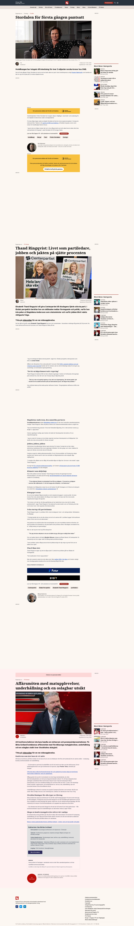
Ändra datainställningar (91, 919)
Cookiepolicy (88, 906)
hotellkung (31, 137)
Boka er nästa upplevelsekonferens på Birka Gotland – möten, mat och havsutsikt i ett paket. (53, 822)
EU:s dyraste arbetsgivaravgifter (43, 466)
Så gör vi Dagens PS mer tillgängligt (95, 918)
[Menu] (117, 3)
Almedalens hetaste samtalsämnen (46, 489)
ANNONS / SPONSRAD (43, 874)
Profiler (32, 13)
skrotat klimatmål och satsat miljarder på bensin (63, 475)
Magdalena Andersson (50, 422)
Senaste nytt (33, 7)
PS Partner (26, 679)
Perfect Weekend (92, 7)
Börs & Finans (48, 7)
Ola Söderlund (41, 143)
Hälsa (83, 7)
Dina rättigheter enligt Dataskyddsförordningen (97, 908)
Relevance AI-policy (90, 910)
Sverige (65, 137)
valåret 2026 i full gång (60, 559)
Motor (78, 7)
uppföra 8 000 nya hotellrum (50, 123)
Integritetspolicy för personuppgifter (95, 905)
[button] (53, 570)
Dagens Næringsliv (77, 72)
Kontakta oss (88, 901)
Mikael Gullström (42, 594)
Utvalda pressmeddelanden (92, 899)
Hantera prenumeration (91, 897)
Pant (45, 137)
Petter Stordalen (55, 137)
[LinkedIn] (24, 906)
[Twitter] (20, 906)
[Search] (115, 3)
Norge (39, 137)
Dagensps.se (19, 13)
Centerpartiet (32, 587)
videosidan (27, 320)
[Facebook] (17, 906)
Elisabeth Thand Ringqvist (60, 587)
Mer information (35, 852)
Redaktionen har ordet (91, 914)
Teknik (66, 7)
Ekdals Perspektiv (44, 587)
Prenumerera (108, 2)
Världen (41, 7)
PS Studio (101, 7)
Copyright (87, 903)
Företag (72, 7)
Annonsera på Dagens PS (92, 912)
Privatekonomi (58, 7)
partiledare (74, 587)
